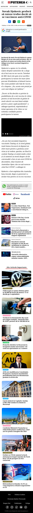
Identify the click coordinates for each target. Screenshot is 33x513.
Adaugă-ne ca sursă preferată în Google (16, 30)
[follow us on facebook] (25, 194)
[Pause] (3, 134)
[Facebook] (7, 507)
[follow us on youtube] (7, 194)
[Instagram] (12, 507)
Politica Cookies (20, 494)
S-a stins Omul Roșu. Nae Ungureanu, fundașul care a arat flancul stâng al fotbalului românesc (21, 208)
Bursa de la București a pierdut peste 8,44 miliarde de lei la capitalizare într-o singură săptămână (21, 232)
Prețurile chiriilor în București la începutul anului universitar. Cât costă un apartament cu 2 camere (15, 346)
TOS (9, 494)
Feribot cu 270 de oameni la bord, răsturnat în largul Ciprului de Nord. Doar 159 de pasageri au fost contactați (16, 457)
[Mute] (5, 134)
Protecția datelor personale (16, 499)
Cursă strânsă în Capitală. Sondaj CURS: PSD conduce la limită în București (15, 402)
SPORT (29, 25)
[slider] (10, 134)
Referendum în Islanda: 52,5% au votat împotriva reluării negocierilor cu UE (16, 485)
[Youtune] (21, 507)
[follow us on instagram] (16, 194)
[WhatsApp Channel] (25, 507)
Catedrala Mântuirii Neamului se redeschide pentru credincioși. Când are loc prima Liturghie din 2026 (16, 429)
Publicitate (17, 503)
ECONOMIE (6, 342)
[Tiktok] (16, 507)
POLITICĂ (22, 6)
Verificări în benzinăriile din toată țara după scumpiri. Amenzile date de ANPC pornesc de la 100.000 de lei (16, 319)
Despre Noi (6, 503)
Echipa (28, 503)
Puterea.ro (22, 25)
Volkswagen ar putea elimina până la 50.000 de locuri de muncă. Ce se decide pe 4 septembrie (16, 292)
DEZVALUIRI (4, 6)
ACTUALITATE (14, 6)
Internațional (7, 288)
